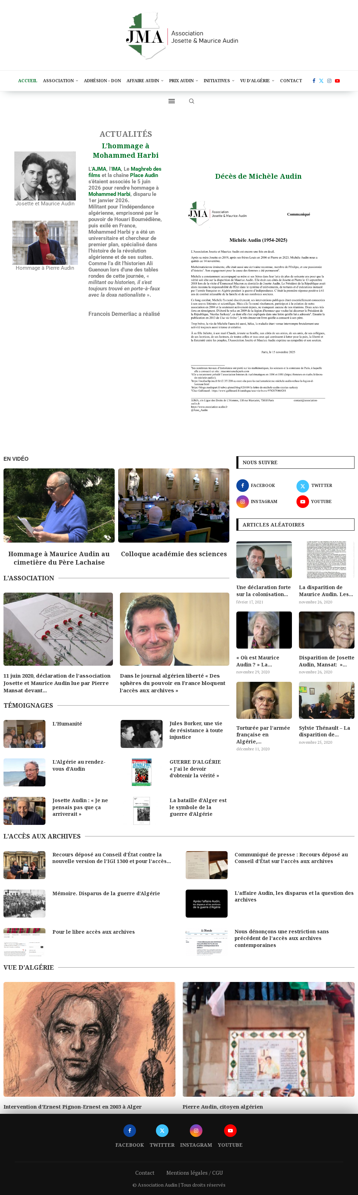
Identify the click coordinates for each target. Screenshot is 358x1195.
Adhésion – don (102, 81)
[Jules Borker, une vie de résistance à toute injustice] (142, 734)
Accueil (27, 81)
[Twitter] (321, 81)
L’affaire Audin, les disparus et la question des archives (294, 896)
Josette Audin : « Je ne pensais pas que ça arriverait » (80, 807)
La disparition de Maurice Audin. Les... (326, 591)
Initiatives (217, 81)
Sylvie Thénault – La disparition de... (324, 731)
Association (58, 81)
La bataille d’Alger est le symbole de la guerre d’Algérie (198, 807)
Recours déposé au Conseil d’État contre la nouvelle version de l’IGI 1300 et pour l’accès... (111, 858)
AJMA (99, 169)
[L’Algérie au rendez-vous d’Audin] (24, 772)
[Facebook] (314, 81)
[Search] (191, 101)
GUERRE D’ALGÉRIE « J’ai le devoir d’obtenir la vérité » (195, 768)
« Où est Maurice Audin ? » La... (257, 661)
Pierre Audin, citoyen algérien (43, 1106)
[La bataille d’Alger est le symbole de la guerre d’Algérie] (142, 811)
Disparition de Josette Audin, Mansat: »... (327, 661)
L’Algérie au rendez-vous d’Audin (79, 765)
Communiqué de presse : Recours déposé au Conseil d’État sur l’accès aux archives (291, 858)
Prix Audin (181, 81)
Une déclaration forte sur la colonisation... (263, 591)
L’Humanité (67, 723)
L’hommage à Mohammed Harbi (126, 150)
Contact (291, 81)
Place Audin (144, 175)
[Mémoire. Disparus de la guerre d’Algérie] (24, 904)
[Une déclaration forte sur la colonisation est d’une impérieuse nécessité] (264, 559)
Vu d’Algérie (255, 81)
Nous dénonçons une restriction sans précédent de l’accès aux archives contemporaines (282, 938)
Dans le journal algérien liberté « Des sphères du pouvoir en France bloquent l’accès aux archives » (56, 683)
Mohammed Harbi (109, 194)
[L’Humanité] (24, 734)
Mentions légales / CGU (194, 1179)
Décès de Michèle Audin (258, 176)
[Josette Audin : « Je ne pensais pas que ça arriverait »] (24, 811)
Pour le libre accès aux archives (93, 931)
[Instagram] (329, 81)
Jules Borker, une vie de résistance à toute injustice (196, 730)
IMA (116, 169)
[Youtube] (337, 81)
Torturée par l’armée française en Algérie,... (263, 734)
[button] (15, 517)
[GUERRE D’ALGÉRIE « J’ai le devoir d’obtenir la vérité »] (142, 772)
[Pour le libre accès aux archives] (24, 942)
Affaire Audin (143, 81)
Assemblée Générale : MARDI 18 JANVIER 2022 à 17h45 (162, 679)
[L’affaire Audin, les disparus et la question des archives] (207, 904)
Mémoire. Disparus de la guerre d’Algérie (106, 893)
